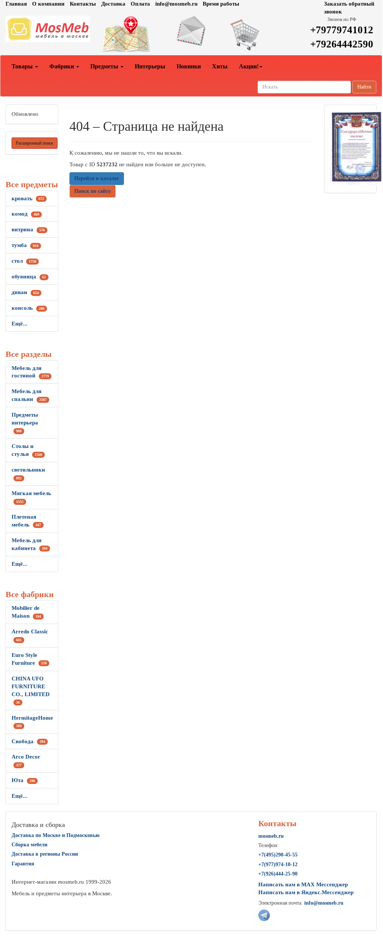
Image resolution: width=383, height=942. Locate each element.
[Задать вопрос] (191, 31)
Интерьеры (150, 66)
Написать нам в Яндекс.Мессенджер (306, 892)
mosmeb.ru (271, 836)
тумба (25, 245)
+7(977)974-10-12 (278, 864)
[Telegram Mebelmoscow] (264, 915)
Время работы (221, 4)
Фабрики (62, 66)
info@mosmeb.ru (176, 4)
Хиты (220, 66)
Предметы (105, 66)
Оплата (140, 4)
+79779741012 (341, 29)
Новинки (189, 66)
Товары (23, 66)
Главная (16, 4)
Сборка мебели (29, 844)
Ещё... (19, 324)
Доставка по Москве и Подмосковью (56, 835)
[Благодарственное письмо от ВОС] (356, 147)
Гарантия (23, 864)
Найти (364, 87)
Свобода (28, 741)
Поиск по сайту (92, 191)
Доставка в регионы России (45, 854)
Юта (23, 780)
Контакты (83, 4)
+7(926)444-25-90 (278, 874)
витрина (28, 229)
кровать (28, 198)
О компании (48, 4)
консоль (28, 308)
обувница (29, 276)
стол (24, 261)
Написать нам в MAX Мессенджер (303, 884)
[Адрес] (127, 34)
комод (25, 214)
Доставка (113, 4)
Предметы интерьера (25, 422)
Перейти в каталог (96, 178)
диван (25, 292)
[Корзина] (254, 34)
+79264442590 (341, 44)
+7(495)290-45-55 (278, 855)
